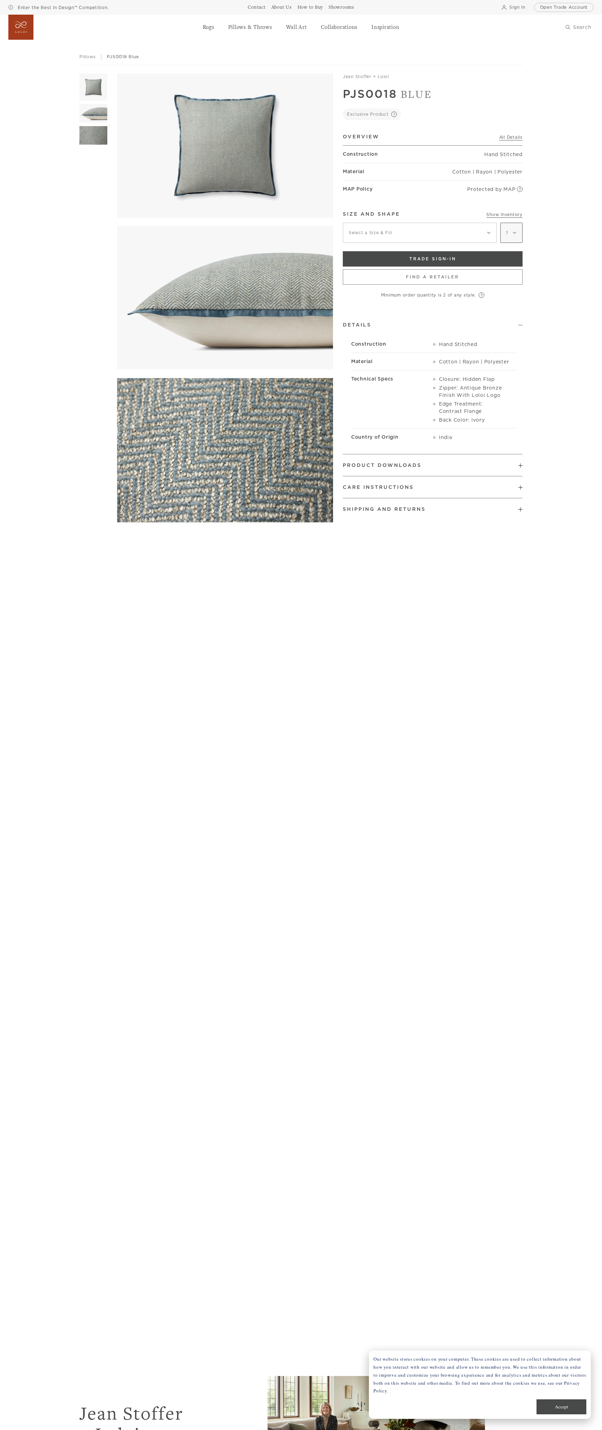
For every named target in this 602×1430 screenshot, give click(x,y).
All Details (511, 137)
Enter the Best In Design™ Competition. (62, 7)
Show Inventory (504, 214)
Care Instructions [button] (378, 487)
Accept (561, 1407)
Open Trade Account (564, 7)
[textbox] (419, 233)
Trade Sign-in (432, 258)
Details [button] (357, 325)
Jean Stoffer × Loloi (366, 76)
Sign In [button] (517, 7)
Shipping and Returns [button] (384, 509)
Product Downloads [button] (382, 465)
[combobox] (419, 233)
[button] (208, 27)
